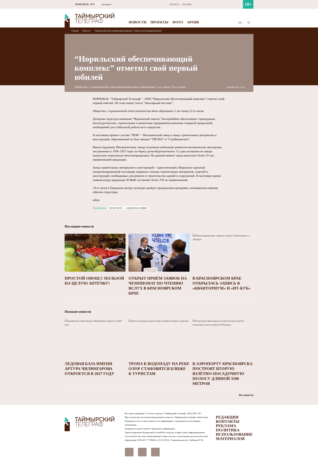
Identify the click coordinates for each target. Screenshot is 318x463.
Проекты (159, 22)
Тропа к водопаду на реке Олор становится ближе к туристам (159, 369)
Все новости (246, 395)
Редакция (227, 417)
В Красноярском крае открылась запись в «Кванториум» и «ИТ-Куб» (221, 283)
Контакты (227, 421)
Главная (75, 30)
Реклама (226, 426)
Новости (137, 22)
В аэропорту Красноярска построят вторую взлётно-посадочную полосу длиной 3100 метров (222, 374)
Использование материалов (234, 436)
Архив (193, 22)
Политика (227, 430)
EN (240, 22)
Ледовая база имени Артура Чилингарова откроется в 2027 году (89, 369)
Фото (177, 22)
